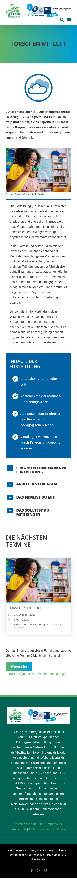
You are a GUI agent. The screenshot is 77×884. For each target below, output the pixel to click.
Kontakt (62, 829)
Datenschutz (18, 829)
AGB (32, 829)
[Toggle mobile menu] (69, 20)
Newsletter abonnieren (28, 824)
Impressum (54, 824)
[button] (38, 470)
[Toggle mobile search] (62, 20)
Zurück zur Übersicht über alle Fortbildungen (36, 674)
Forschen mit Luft (24, 607)
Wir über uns (46, 829)
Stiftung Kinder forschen (29, 854)
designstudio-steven (42, 850)
